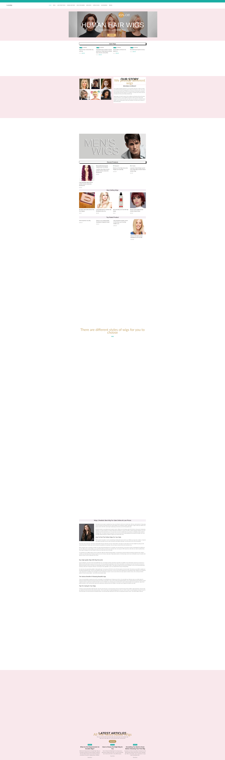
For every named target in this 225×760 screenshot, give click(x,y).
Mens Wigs (88, 5)
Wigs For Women (81, 5)
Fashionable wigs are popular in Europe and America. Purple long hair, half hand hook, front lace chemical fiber (104, 51)
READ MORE (94, 34)
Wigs (54, 5)
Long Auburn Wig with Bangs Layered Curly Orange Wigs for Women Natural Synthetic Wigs (137, 170)
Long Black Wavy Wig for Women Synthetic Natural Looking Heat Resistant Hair (102, 171)
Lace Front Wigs (61, 5)
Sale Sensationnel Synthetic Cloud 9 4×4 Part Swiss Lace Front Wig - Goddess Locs (120, 222)
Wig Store (89, 744)
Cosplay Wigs (96, 5)
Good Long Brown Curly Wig (84, 220)
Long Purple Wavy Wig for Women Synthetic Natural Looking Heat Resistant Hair (86, 184)
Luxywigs (9, 5)
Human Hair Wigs (71, 5)
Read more (90, 757)
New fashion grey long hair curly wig (137, 49)
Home (50, 5)
